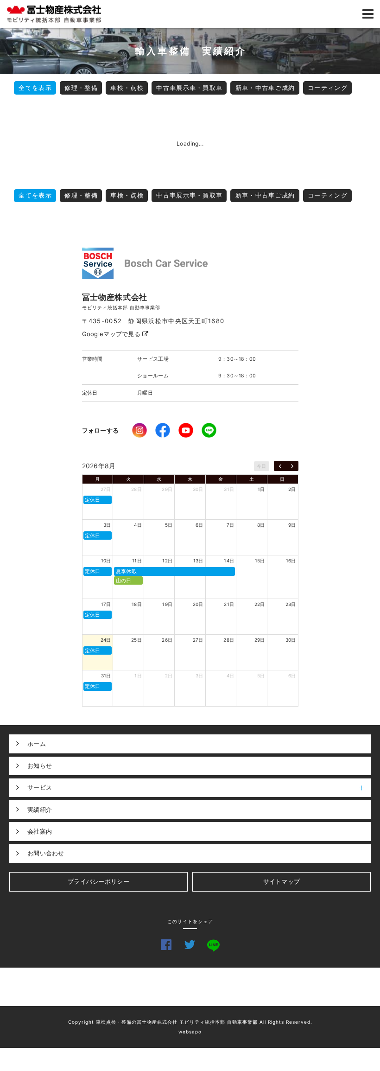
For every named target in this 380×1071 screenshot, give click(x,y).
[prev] (280, 466)
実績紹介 (39, 809)
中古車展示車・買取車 (189, 87)
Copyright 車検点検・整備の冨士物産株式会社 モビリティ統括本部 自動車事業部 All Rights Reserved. (190, 1022)
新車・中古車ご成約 (265, 87)
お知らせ (39, 765)
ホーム (36, 743)
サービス (39, 787)
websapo (190, 1031)
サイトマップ (281, 881)
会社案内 (39, 831)
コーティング (328, 87)
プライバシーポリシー (98, 881)
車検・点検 (127, 87)
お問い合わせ (45, 853)
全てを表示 (35, 87)
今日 (261, 466)
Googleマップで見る (112, 334)
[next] (292, 466)
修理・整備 (81, 87)
